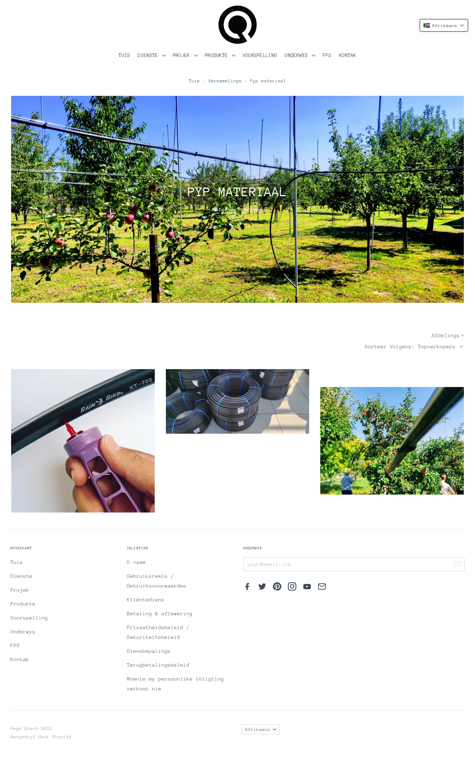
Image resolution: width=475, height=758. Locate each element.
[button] (444, 25)
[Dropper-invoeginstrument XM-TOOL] (83, 441)
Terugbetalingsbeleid (158, 665)
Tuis (124, 55)
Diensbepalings (149, 651)
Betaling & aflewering (160, 613)
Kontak (347, 55)
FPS (327, 55)
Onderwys (298, 55)
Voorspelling (260, 55)
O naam (136, 562)
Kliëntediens (145, 599)
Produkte (218, 55)
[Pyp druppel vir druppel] (392, 441)
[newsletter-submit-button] (457, 565)
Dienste (149, 55)
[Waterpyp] (237, 401)
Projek (183, 55)
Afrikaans (257, 729)
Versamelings (225, 80)
